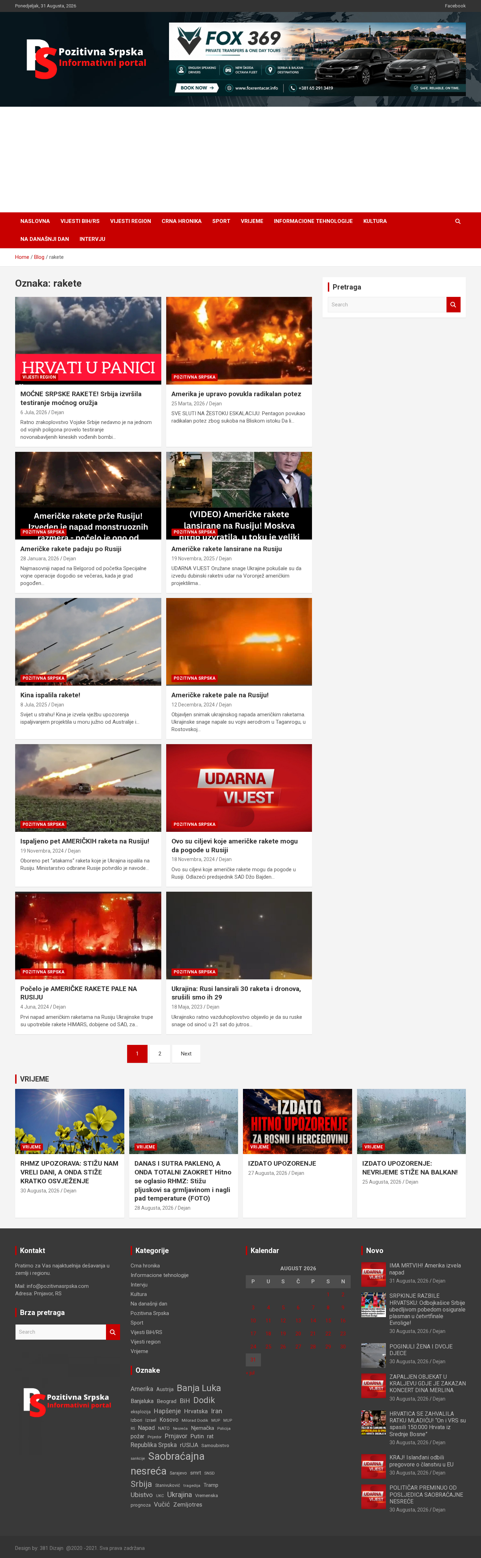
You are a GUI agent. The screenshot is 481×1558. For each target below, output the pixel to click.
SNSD (209, 1473)
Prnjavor (176, 1436)
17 (253, 1333)
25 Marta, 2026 (188, 403)
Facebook (455, 5)
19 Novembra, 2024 (42, 851)
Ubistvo (142, 1495)
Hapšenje (167, 1411)
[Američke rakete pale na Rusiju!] (238, 642)
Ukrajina (179, 1494)
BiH (185, 1401)
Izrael (150, 1420)
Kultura (375, 221)
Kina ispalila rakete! (50, 695)
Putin (197, 1436)
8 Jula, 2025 (33, 705)
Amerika (142, 1388)
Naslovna (35, 221)
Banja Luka (199, 1388)
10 (253, 1320)
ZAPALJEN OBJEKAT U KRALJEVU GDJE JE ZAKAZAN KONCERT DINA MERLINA (427, 1383)
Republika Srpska (154, 1444)
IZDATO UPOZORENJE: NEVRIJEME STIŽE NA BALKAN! (410, 1167)
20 (298, 1333)
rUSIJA (189, 1445)
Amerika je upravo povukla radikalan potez (236, 394)
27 (298, 1347)
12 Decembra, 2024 (193, 705)
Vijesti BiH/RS (80, 221)
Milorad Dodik (195, 1420)
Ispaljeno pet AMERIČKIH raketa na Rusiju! (84, 841)
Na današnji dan (44, 239)
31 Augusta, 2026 (409, 1281)
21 (313, 1333)
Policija (224, 1428)
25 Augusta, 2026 (381, 1182)
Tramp (211, 1485)
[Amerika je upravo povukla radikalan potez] (238, 341)
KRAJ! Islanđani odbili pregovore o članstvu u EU (421, 1460)
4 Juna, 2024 (34, 1007)
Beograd (166, 1401)
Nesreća (180, 1428)
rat (210, 1436)
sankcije (138, 1458)
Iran (216, 1411)
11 (268, 1320)
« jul (250, 1373)
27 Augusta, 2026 (267, 1173)
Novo (374, 1250)
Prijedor (155, 1436)
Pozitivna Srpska (194, 377)
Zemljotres (187, 1504)
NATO (164, 1428)
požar (137, 1436)
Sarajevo (178, 1473)
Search (453, 305)
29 (328, 1347)
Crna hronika (182, 221)
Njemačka (202, 1428)
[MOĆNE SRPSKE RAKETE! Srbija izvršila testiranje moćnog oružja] (88, 341)
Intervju (92, 239)
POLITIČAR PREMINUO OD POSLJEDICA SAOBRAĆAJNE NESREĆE (426, 1494)
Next (186, 1054)
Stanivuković (167, 1485)
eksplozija (141, 1411)
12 (283, 1320)
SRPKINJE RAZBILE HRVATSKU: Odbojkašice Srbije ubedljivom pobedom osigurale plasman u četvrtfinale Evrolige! (427, 1309)
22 (328, 1333)
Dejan (57, 412)
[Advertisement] (240, 159)
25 (268, 1347)
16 (343, 1320)
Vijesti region (130, 221)
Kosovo (169, 1419)
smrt (195, 1473)
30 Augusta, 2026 (40, 1191)
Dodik (204, 1400)
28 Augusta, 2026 (154, 1208)
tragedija (191, 1485)
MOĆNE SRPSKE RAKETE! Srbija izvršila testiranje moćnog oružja (81, 398)
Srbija (141, 1484)
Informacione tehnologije (313, 221)
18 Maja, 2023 (186, 1007)
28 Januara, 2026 (39, 558)
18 (268, 1333)
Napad (146, 1428)
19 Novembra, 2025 (193, 558)
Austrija (165, 1389)
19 (283, 1333)
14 (313, 1320)
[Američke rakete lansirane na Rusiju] (238, 495)
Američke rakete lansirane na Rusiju (226, 549)
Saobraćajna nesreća (168, 1463)
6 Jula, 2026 (33, 412)
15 (328, 1320)
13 (298, 1320)
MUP (215, 1420)
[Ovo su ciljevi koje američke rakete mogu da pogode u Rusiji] (238, 788)
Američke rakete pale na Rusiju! (220, 695)
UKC (160, 1495)
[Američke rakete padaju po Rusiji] (88, 495)
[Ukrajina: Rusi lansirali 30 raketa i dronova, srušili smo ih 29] (238, 935)
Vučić (162, 1504)
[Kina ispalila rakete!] (88, 642)
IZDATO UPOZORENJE (282, 1163)
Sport (221, 221)
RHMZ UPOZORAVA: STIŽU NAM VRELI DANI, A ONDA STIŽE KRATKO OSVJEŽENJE (69, 1172)
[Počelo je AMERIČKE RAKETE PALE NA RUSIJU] (88, 935)
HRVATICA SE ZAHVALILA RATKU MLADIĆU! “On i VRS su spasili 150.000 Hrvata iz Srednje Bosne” (427, 1424)
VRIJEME (34, 1079)
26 (283, 1347)
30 (343, 1347)
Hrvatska (196, 1411)
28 (313, 1347)
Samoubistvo (215, 1445)
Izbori (136, 1420)
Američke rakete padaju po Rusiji (70, 549)
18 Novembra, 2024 (193, 859)
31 (253, 1360)
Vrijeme (252, 221)
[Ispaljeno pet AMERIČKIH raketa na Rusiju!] (88, 788)
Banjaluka (142, 1401)
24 (253, 1347)
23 (343, 1333)
